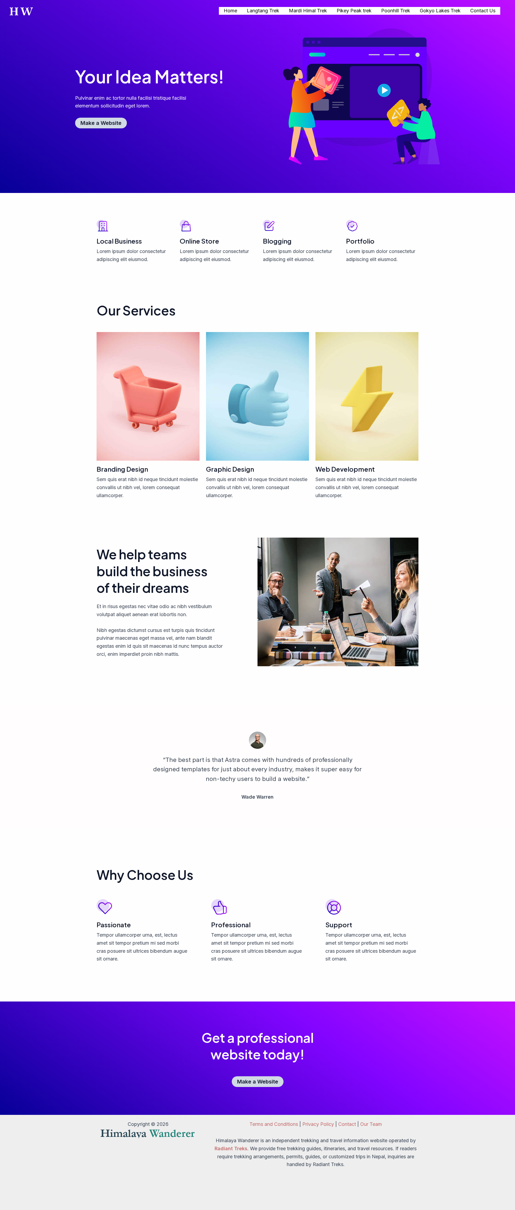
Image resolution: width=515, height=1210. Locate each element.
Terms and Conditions (273, 1124)
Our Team (371, 1124)
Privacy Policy (318, 1124)
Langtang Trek (263, 10)
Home (230, 10)
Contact (347, 1124)
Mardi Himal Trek (308, 10)
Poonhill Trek (395, 10)
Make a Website (101, 123)
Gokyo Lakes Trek (440, 10)
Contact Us (482, 10)
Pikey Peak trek (354, 10)
